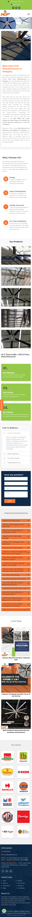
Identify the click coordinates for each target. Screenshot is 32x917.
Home (4, 880)
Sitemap (20, 880)
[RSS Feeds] (16, 8)
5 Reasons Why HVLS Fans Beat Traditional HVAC (16, 659)
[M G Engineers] (5, 13)
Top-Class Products (13, 458)
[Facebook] (13, 8)
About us (5, 883)
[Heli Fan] (16, 297)
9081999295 (16, 4)
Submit (10, 501)
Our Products (6, 885)
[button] (2, 23)
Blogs (4, 888)
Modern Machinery (13, 454)
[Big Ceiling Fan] (16, 318)
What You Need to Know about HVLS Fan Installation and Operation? (16, 731)
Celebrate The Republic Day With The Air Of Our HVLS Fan (16, 695)
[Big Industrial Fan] (16, 276)
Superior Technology (13, 433)
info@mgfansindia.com (16, 1)
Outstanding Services (13, 463)
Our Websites (21, 888)
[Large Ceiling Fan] (16, 339)
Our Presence (21, 883)
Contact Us (21, 885)
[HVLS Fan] (16, 255)
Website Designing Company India (16, 915)
